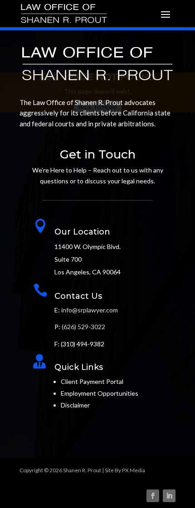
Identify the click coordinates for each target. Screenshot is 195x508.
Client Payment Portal (92, 381)
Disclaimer (75, 405)
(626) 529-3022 (83, 327)
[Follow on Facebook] (152, 495)
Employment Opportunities (99, 393)
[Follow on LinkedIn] (169, 495)
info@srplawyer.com (89, 310)
